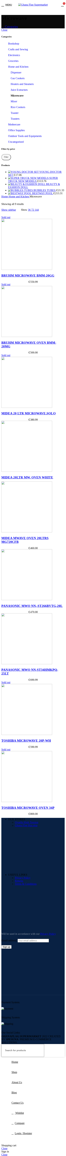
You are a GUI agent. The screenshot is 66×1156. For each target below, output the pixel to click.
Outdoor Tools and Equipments (25, 136)
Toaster (14, 112)
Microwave (17, 95)
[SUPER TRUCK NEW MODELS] (28, 178)
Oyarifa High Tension (26, 822)
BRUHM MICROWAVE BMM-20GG (27, 275)
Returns (19, 880)
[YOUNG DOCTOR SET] (23, 171)
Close (4, 29)
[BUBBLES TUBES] (21, 190)
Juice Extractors (19, 89)
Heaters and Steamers (22, 84)
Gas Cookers (18, 78)
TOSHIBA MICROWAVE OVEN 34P (27, 808)
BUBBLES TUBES (45, 190)
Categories (11, 26)
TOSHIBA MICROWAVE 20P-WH (26, 740)
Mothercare (14, 124)
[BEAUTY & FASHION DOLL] (27, 184)
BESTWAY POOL (42, 193)
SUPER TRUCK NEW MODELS (33, 179)
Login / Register (23, 1133)
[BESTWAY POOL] (20, 193)
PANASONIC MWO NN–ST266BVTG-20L (32, 606)
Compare (20, 1123)
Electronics (14, 55)
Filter (6, 157)
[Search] (61, 1050)
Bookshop (13, 43)
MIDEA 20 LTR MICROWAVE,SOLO (28, 413)
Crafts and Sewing (18, 49)
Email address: (9, 940)
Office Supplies (16, 130)
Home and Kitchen (18, 66)
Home (5, 196)
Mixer (14, 101)
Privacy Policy (22, 877)
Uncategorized (16, 141)
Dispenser (16, 72)
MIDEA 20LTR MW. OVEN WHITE (27, 477)
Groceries (13, 60)
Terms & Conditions (26, 883)
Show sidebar (8, 209)
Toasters (15, 118)
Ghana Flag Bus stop (26, 825)
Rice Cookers (18, 107)
